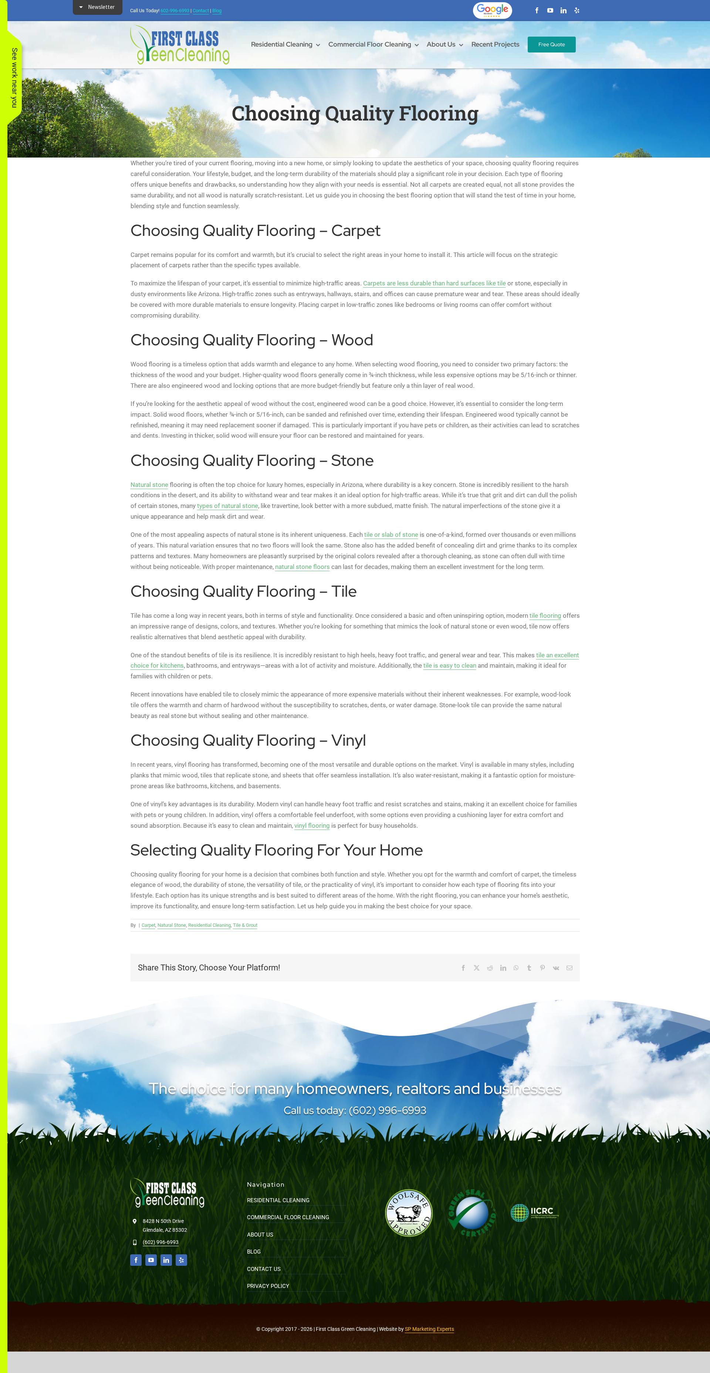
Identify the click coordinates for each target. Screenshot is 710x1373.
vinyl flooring (312, 825)
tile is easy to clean (449, 665)
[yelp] (577, 10)
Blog (217, 10)
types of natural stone (227, 505)
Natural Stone (172, 925)
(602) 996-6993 (161, 1242)
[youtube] (550, 10)
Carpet (148, 925)
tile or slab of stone (391, 534)
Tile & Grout (245, 925)
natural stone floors (302, 566)
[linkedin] (564, 10)
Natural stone (149, 484)
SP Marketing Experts (429, 1329)
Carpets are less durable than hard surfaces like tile (434, 283)
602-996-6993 (174, 10)
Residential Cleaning (209, 925)
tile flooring (545, 615)
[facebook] (537, 10)
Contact (201, 10)
